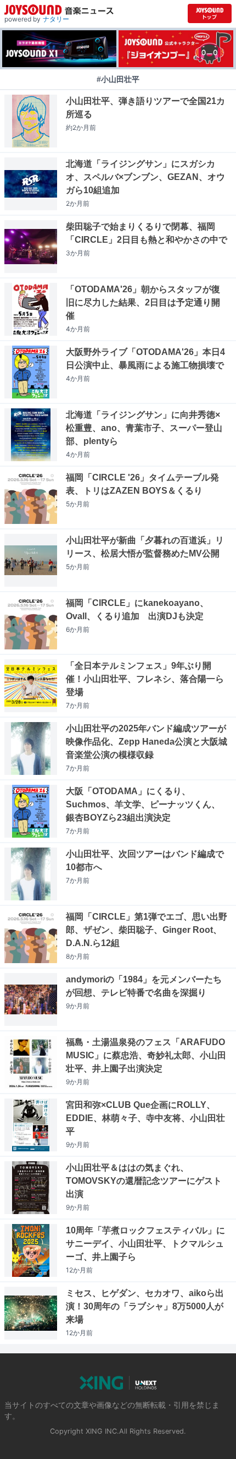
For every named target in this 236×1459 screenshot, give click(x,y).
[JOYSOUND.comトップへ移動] (210, 13)
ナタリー (56, 19)
